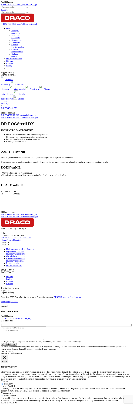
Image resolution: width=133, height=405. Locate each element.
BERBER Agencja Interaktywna (67, 297)
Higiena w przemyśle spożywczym (20, 249)
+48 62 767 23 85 (23, 238)
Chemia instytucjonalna (15, 256)
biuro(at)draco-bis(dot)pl (11, 240)
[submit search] (27, 12)
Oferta (8, 28)
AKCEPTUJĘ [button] (8, 351)
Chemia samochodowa (15, 258)
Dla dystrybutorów (14, 59)
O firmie (9, 61)
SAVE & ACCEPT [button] (9, 403)
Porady (9, 66)
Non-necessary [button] (7, 393)
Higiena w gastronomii (15, 254)
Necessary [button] (5, 381)
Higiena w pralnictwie (15, 261)
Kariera (9, 279)
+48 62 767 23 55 (8, 238)
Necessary (8, 384)
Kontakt (9, 63)
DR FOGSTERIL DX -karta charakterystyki (19, 117)
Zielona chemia (12, 263)
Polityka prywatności (9, 301)
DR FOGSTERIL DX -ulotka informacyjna (19, 115)
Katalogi (4, 9)
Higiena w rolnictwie (15, 251)
